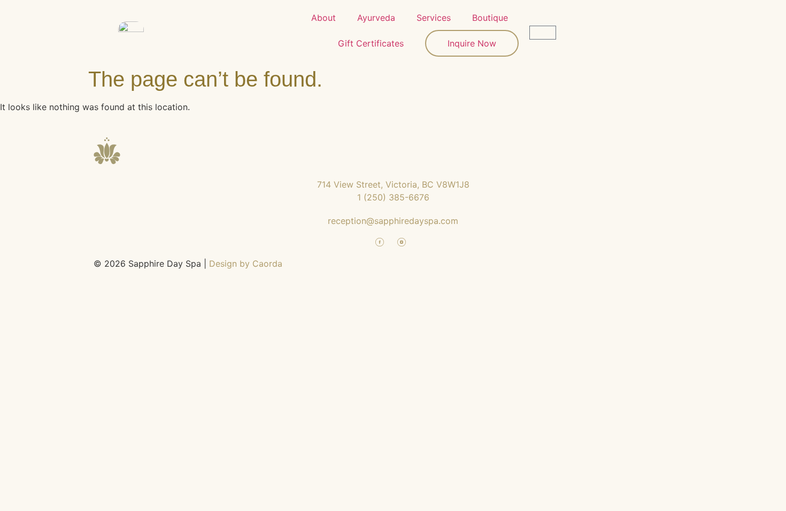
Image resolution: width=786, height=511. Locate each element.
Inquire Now (472, 43)
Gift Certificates (371, 43)
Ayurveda (376, 17)
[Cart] (542, 33)
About (323, 17)
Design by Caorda (245, 263)
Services (434, 17)
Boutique (490, 17)
